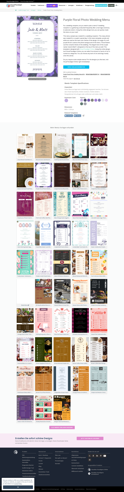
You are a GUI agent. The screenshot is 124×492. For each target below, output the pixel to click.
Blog (40, 466)
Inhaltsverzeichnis (44, 474)
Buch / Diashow (43, 455)
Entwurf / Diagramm (45, 458)
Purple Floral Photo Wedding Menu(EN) (74, 74)
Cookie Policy (18, 483)
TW (77, 78)
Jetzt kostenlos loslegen (90, 438)
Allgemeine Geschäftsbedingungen (50, 489)
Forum (40, 461)
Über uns (57, 455)
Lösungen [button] (71, 5)
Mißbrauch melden (77, 471)
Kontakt (57, 463)
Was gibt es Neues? (61, 458)
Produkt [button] (33, 5)
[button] (41, 5)
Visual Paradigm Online (87, 49)
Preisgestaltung (89, 5)
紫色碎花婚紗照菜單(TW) (92, 74)
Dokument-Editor (27, 470)
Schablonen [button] (79, 5)
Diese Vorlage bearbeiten (76, 67)
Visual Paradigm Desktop (26, 1)
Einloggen (111, 5)
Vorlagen (33, 10)
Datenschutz (75, 463)
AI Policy (74, 460)
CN (79, 78)
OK (18, 487)
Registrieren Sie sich (101, 5)
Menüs (39, 10)
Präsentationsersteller (29, 473)
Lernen (41, 463)
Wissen (41, 469)
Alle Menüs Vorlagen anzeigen (62, 427)
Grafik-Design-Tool (23, 10)
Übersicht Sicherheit (78, 468)
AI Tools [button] (51, 5)
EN (75, 78)
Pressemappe (59, 461)
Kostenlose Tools (44, 472)
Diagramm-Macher (28, 465)
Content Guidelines (77, 466)
